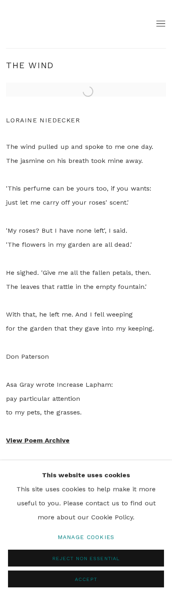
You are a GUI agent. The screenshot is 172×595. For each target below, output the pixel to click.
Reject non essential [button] (86, 558)
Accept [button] (86, 579)
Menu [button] (160, 24)
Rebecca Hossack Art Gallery (30, 24)
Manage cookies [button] (86, 536)
